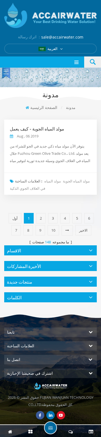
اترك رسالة (50, 427)
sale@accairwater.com (62, 37)
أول (15, 218)
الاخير (83, 230)
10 (53, 230)
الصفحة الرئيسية (43, 107)
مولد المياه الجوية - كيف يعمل (37, 129)
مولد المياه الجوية (76, 181)
